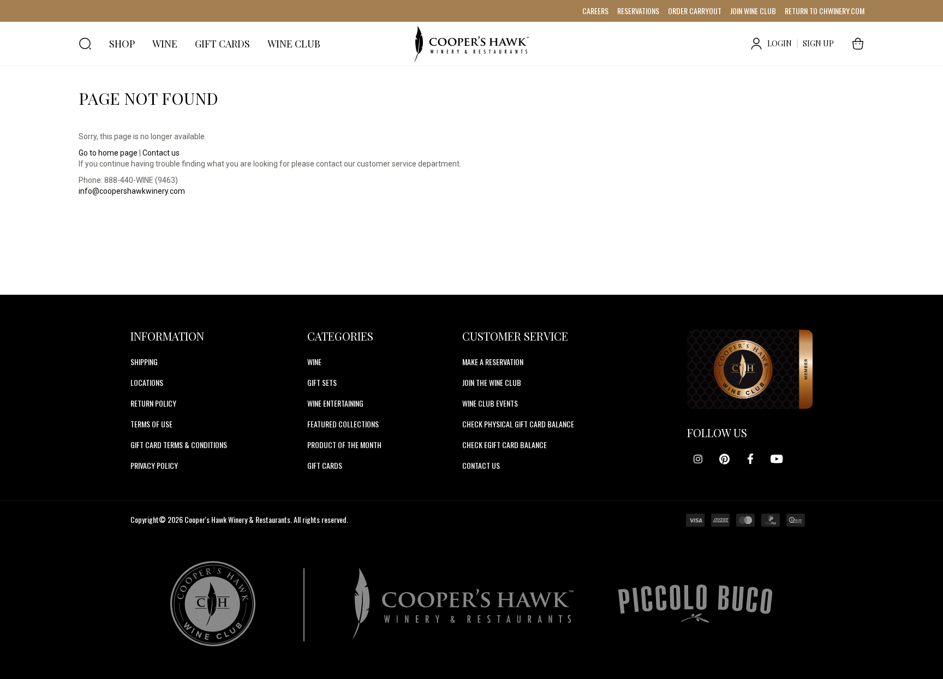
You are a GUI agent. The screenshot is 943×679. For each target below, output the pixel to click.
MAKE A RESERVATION (492, 361)
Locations (146, 382)
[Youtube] (776, 459)
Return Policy (153, 403)
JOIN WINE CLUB (753, 10)
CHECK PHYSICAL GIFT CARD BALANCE (518, 424)
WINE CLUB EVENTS (490, 403)
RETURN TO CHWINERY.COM (824, 10)
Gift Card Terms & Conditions (178, 444)
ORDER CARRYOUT (694, 10)
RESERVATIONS (638, 10)
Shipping (144, 361)
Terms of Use (151, 424)
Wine (314, 361)
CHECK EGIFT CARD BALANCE (504, 444)
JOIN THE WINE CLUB (491, 382)
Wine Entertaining (335, 403)
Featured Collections (343, 424)
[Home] (471, 44)
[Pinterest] (724, 459)
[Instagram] (698, 459)
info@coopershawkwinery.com (132, 191)
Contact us (161, 152)
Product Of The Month (344, 444)
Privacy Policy (154, 465)
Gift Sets (322, 382)
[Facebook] (750, 459)
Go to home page (108, 152)
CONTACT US (481, 465)
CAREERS (595, 10)
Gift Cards (324, 465)
